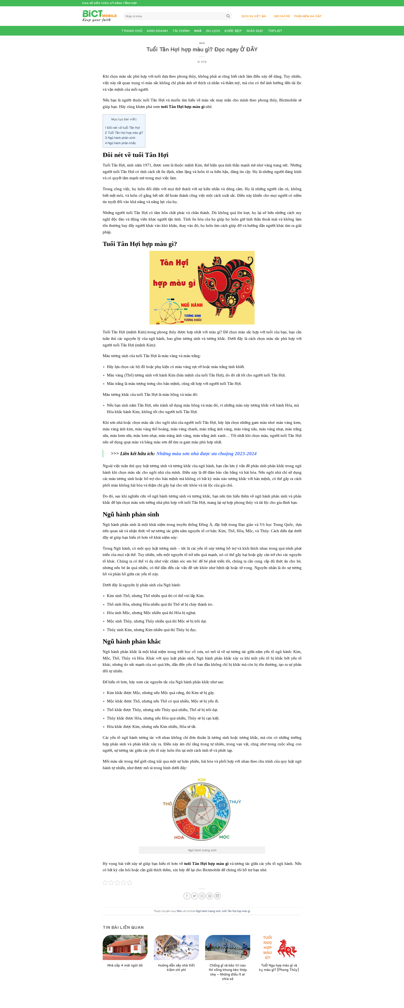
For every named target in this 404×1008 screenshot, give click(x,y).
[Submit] (228, 16)
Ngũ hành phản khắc (120, 143)
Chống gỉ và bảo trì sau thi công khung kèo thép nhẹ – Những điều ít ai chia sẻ (228, 972)
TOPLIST (275, 30)
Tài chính (181, 30)
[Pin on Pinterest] (209, 895)
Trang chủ (131, 30)
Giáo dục (254, 30)
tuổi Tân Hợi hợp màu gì (236, 911)
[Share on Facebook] (186, 895)
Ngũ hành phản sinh (120, 138)
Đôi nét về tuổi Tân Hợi (122, 127)
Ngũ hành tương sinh (208, 911)
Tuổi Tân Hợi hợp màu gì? (124, 132)
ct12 (204, 61)
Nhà (198, 30)
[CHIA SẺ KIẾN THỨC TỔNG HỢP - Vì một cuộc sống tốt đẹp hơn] (99, 16)
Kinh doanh (157, 30)
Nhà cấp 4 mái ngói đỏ (125, 965)
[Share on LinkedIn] (217, 895)
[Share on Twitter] (194, 895)
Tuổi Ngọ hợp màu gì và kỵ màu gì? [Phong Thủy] (279, 967)
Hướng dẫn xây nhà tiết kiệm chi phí (176, 967)
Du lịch (213, 30)
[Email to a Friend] (202, 895)
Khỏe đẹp (233, 30)
